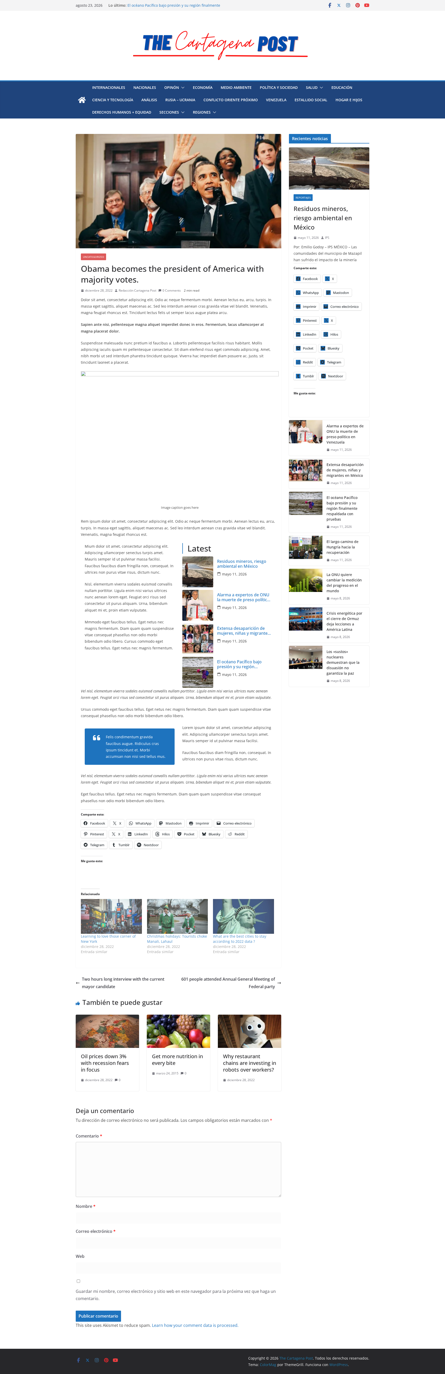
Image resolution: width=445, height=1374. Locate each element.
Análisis (149, 99)
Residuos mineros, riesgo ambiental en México (241, 564)
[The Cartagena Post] (82, 100)
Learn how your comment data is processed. (195, 1325)
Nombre (86, 1206)
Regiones (202, 112)
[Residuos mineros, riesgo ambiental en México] (197, 571)
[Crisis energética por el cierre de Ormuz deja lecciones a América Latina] (305, 625)
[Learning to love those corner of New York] (111, 916)
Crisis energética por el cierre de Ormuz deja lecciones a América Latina (344, 621)
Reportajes (303, 197)
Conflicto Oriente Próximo (230, 99)
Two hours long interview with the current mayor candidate (123, 982)
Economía (202, 87)
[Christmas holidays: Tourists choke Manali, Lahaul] (177, 916)
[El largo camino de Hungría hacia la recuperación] (305, 551)
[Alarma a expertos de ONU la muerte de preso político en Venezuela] (197, 605)
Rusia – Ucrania (180, 99)
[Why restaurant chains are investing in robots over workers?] (249, 1018)
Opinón (171, 87)
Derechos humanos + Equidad (121, 112)
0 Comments (171, 290)
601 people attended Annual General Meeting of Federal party (228, 982)
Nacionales (144, 87)
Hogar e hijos (349, 99)
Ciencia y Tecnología (112, 99)
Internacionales (108, 87)
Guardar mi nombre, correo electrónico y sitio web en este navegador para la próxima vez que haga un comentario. (176, 1295)
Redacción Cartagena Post (137, 290)
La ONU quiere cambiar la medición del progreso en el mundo (344, 582)
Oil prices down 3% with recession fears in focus (105, 1063)
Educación (341, 87)
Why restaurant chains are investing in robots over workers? (249, 1063)
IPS (327, 237)
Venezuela (276, 99)
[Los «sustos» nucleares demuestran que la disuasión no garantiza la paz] (305, 666)
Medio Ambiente (236, 87)
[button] (182, 87)
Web (80, 1256)
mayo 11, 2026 (234, 574)
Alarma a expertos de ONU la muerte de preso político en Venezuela (243, 597)
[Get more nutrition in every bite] (178, 1018)
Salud (312, 87)
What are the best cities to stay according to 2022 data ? (239, 939)
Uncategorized (93, 257)
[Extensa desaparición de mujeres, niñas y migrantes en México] (197, 638)
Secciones (169, 112)
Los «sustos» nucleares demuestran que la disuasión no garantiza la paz (343, 662)
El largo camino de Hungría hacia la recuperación (342, 547)
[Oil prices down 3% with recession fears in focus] (107, 1018)
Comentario (89, 1136)
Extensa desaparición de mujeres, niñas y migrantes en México (243, 631)
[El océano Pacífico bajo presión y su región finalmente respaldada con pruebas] (197, 672)
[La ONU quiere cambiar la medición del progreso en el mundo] (305, 586)
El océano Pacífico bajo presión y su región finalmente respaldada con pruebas (243, 664)
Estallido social (311, 99)
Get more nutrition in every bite (177, 1059)
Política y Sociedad (279, 87)
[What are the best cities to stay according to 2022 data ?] (243, 916)
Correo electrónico (96, 1231)
